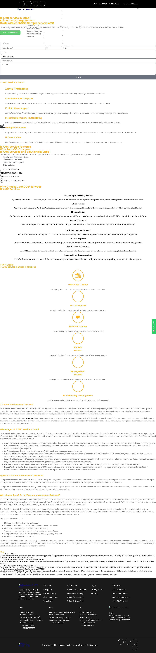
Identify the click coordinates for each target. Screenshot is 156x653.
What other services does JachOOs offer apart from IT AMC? (24, 569)
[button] (78, 554)
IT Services (70, 27)
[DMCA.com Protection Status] (26, 645)
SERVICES (69, 18)
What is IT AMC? (9, 554)
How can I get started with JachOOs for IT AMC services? (23, 573)
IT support (30, 418)
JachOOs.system (91, 645)
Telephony (70, 40)
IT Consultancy (53, 32)
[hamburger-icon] (137, 8)
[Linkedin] (35, 3)
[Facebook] (22, 3)
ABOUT (68, 14)
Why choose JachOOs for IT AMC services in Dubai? (21, 565)
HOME (67, 11)
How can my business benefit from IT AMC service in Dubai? (24, 559)
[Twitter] (29, 3)
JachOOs (4, 499)
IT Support (51, 35)
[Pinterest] (42, 3)
